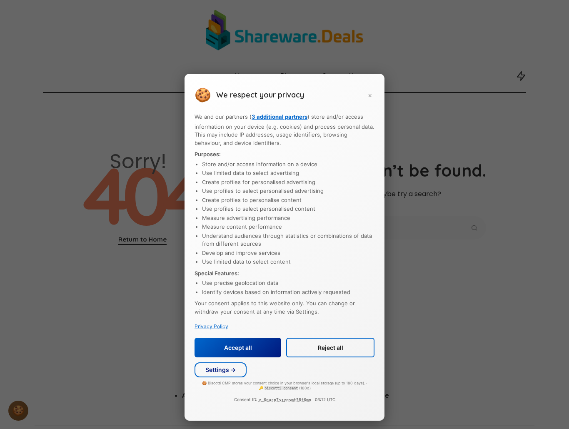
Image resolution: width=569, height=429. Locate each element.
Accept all (238, 347)
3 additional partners (279, 117)
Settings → (220, 370)
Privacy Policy (211, 327)
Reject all (330, 347)
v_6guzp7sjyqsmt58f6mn (285, 399)
